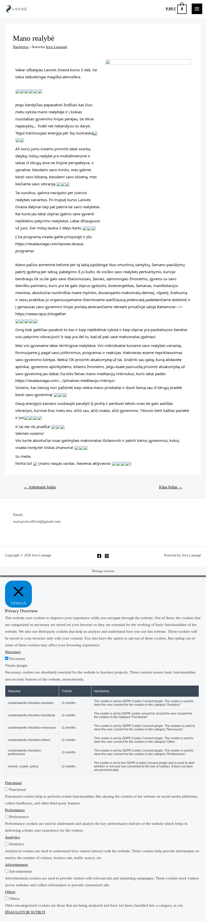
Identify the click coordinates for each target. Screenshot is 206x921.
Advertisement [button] (16, 865)
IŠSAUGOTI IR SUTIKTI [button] (25, 912)
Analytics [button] (12, 837)
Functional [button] (13, 783)
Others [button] (10, 892)
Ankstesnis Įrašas (40, 487)
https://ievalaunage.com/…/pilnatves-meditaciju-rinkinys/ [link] (65, 380)
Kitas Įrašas (170, 487)
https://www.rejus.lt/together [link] (40, 313)
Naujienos (21, 47)
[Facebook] (99, 556)
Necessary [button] (13, 652)
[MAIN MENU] (197, 9)
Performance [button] (15, 810)
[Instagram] (107, 556)
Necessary (17, 659)
